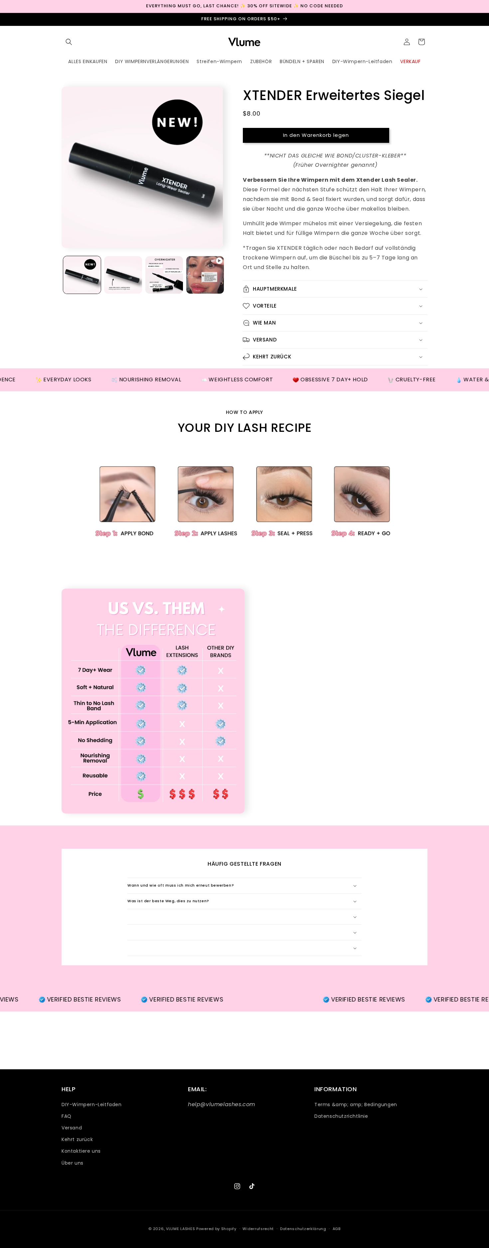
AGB (337, 1228)
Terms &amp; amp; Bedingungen (355, 1104)
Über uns (72, 1163)
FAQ (67, 1116)
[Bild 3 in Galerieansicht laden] (164, 275)
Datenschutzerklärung (303, 1228)
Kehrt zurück (77, 1139)
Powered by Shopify (216, 1228)
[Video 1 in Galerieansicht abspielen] (205, 275)
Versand (72, 1127)
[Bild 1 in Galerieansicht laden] (82, 275)
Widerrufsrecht (258, 1228)
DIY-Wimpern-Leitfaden (92, 1104)
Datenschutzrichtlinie (341, 1116)
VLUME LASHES (180, 1228)
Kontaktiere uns (81, 1151)
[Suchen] (69, 42)
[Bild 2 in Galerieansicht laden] (123, 275)
